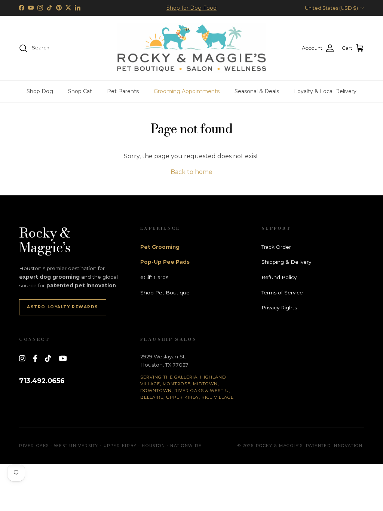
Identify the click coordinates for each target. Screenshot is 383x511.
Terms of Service (282, 293)
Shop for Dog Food (191, 7)
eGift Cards (154, 277)
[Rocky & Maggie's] (191, 48)
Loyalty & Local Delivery (325, 91)
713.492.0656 (42, 381)
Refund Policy (279, 277)
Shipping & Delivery (286, 262)
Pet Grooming (160, 247)
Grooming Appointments (187, 91)
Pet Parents (123, 91)
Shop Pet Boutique (165, 293)
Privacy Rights (279, 307)
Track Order (276, 247)
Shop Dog (40, 91)
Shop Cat (80, 91)
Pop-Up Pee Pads (165, 262)
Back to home (191, 171)
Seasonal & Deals (257, 91)
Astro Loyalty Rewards (62, 307)
